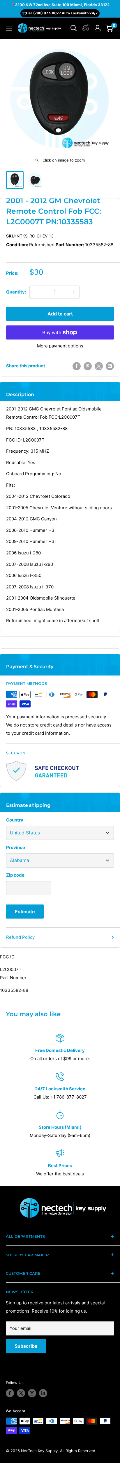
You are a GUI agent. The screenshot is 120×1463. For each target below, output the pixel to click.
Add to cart (60, 314)
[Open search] (73, 28)
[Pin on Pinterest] (88, 366)
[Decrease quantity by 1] (36, 292)
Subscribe (26, 1346)
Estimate (25, 911)
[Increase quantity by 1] (73, 292)
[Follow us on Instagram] (32, 1393)
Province (15, 847)
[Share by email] (110, 366)
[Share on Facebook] (77, 366)
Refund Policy (20, 937)
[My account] (85, 28)
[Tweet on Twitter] (99, 366)
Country (14, 820)
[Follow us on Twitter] (21, 1393)
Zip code (15, 875)
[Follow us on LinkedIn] (43, 1393)
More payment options (60, 346)
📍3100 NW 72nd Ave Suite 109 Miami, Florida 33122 (60, 4)
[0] (109, 28)
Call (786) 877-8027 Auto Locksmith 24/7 (62, 13)
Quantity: (16, 292)
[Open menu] (9, 28)
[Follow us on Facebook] (10, 1393)
